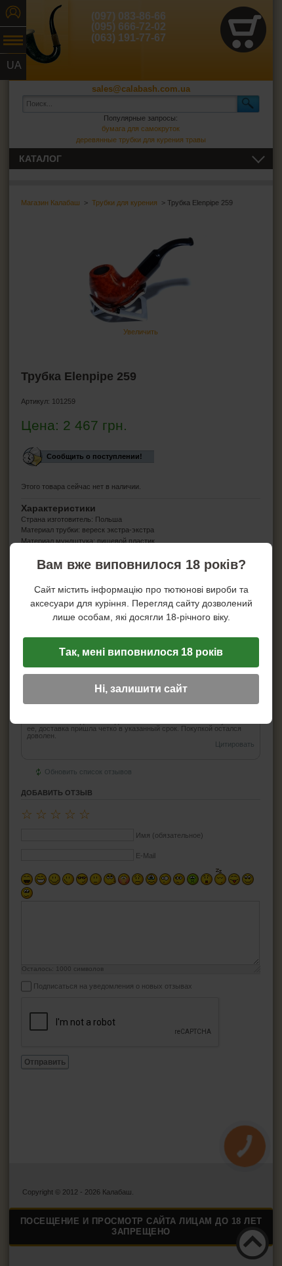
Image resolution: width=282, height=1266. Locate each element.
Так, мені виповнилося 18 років (141, 652)
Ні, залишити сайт (141, 688)
